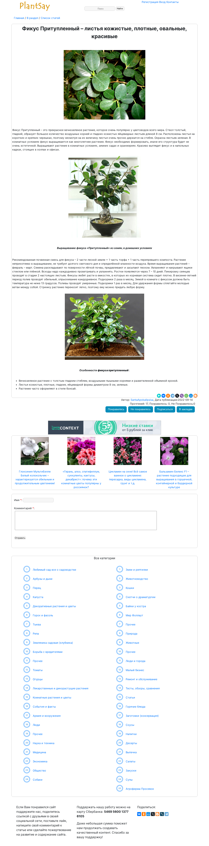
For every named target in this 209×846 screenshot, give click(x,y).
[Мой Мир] (191, 396)
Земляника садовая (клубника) (53, 642)
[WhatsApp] (186, 396)
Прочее (37, 661)
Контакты (172, 2)
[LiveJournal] (162, 814)
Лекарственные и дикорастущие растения (60, 688)
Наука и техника (43, 743)
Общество (39, 770)
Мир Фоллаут (134, 615)
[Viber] (182, 396)
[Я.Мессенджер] (159, 396)
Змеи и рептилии (137, 569)
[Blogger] (195, 396)
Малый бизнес (135, 670)
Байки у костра (136, 606)
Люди (36, 724)
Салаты (130, 761)
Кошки (130, 588)
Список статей (50, 18)
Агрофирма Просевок (140, 788)
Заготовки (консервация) (142, 715)
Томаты (38, 670)
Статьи (130, 697)
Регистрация (150, 2)
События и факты (44, 706)
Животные (132, 642)
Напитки (131, 734)
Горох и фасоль (43, 615)
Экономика (40, 761)
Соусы (130, 724)
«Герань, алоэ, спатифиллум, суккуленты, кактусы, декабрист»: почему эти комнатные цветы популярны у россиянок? (81, 479)
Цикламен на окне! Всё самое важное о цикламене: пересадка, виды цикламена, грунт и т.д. (128, 477)
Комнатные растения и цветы (52, 697)
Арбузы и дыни (42, 578)
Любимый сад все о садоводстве (54, 569)
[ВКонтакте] (163, 396)
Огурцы (38, 679)
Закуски (131, 770)
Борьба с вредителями (48, 651)
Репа (36, 633)
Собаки (37, 779)
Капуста (38, 597)
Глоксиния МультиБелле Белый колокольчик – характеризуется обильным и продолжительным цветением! (35, 477)
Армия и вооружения (47, 715)
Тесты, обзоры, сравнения (143, 688)
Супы (129, 779)
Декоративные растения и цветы (54, 606)
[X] (177, 396)
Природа (131, 633)
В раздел (32, 18)
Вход (162, 2)
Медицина (39, 752)
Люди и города (135, 661)
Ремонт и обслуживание (141, 679)
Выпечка (131, 752)
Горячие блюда (135, 706)
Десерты (131, 743)
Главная (19, 18)
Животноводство (137, 578)
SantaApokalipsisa (141, 399)
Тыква (37, 624)
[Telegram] (173, 396)
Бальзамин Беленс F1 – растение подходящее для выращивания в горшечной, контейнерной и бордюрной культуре (174, 479)
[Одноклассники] (168, 396)
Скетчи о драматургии (140, 597)
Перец (37, 588)
